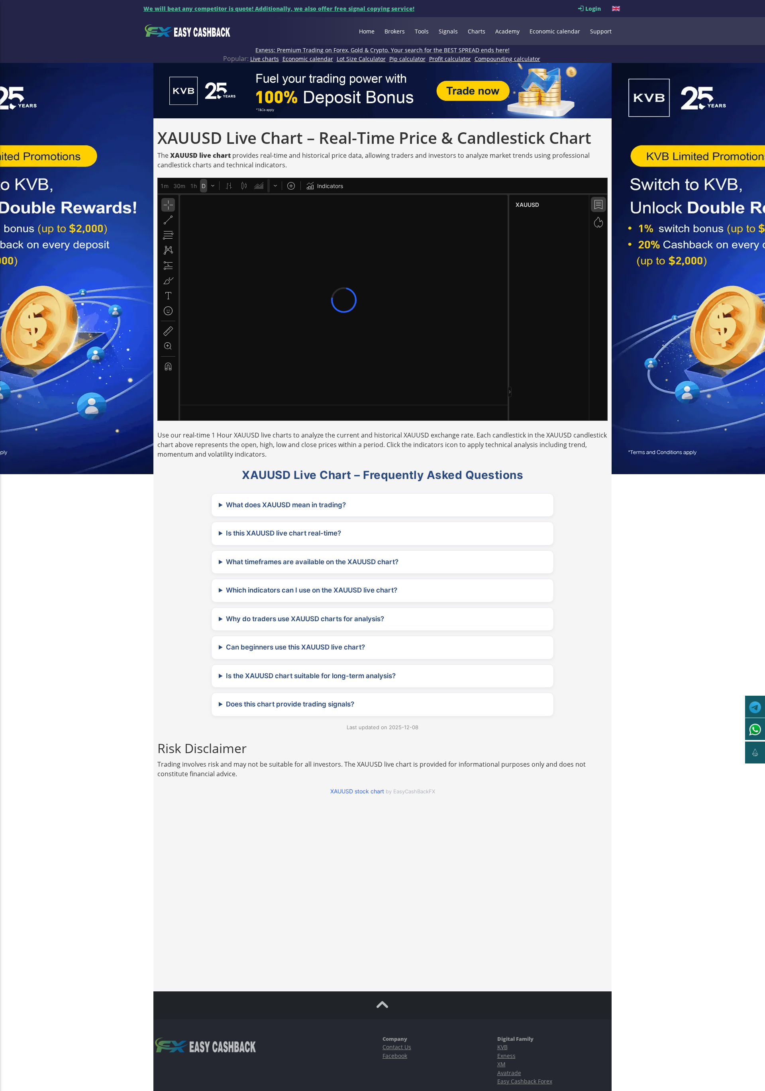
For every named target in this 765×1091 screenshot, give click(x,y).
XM (501, 1064)
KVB (502, 1047)
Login (598, 8)
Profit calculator (450, 59)
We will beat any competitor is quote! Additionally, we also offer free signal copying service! (278, 8)
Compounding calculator (507, 59)
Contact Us (396, 1047)
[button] (617, 8)
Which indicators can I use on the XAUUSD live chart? (311, 590)
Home (367, 31)
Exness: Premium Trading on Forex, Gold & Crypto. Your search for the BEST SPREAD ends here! (382, 50)
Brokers (394, 31)
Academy (507, 31)
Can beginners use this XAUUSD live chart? (295, 647)
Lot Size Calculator (361, 59)
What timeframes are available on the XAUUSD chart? (312, 562)
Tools (422, 31)
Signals (448, 31)
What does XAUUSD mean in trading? (286, 505)
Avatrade (509, 1073)
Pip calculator (407, 59)
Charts (476, 31)
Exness (506, 1056)
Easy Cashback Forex (524, 1081)
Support (601, 31)
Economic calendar (555, 31)
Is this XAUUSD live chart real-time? (283, 533)
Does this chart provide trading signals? (290, 704)
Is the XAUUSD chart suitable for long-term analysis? (311, 676)
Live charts (264, 59)
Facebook (394, 1056)
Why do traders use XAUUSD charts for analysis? (305, 619)
